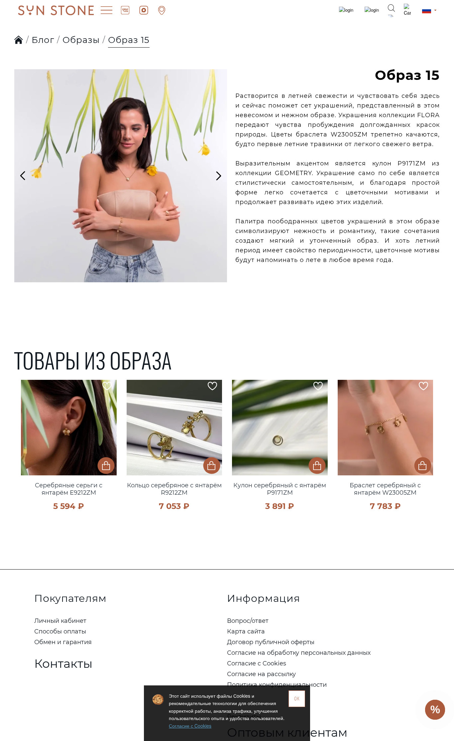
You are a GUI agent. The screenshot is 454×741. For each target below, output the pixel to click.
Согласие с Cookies (190, 725)
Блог (43, 40)
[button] (27, 436)
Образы (81, 40)
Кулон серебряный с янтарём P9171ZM (279, 489)
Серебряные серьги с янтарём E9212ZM (68, 489)
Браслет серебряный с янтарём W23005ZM (385, 489)
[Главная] (18, 40)
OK (297, 698)
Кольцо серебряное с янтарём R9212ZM (174, 489)
